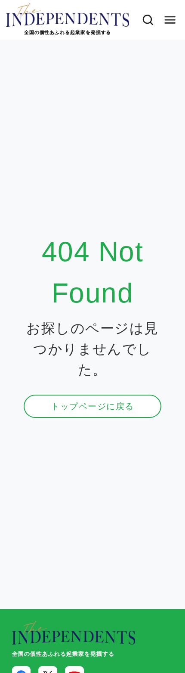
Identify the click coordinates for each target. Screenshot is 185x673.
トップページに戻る (92, 406)
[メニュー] (170, 20)
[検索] (145, 20)
